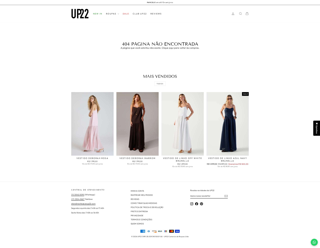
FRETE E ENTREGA (139, 211)
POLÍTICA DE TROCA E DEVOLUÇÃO (147, 207)
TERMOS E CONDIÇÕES (141, 219)
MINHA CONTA (137, 191)
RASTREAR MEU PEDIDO (142, 195)
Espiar (92, 153)
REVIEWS (156, 13)
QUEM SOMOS (137, 223)
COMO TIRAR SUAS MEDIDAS (144, 203)
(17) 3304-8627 (77, 199)
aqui (171, 47)
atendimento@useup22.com (83, 203)
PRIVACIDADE (137, 215)
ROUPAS (111, 13)
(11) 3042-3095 (77, 194)
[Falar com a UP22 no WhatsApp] (314, 242)
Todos (160, 84)
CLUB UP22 (140, 13)
